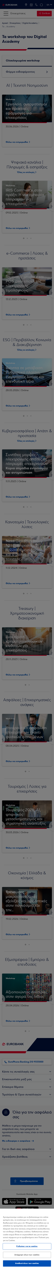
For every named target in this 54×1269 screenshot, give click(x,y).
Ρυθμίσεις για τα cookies (27, 1246)
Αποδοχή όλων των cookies (27, 1263)
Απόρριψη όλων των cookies (26, 1255)
